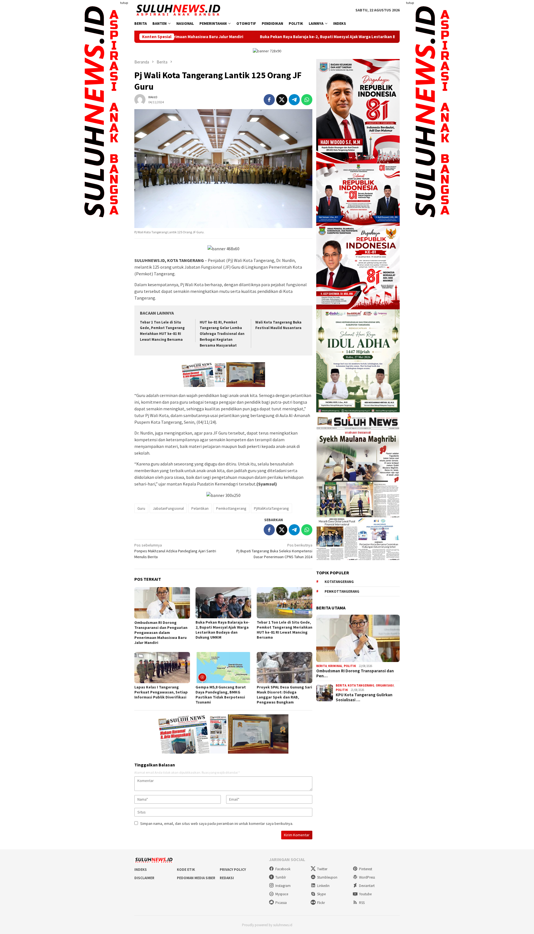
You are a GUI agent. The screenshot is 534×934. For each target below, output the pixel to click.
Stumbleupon (327, 877)
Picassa (281, 902)
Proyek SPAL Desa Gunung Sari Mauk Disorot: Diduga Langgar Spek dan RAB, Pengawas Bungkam (284, 695)
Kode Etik (186, 869)
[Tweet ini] (281, 99)
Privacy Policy (233, 869)
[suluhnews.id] (178, 9)
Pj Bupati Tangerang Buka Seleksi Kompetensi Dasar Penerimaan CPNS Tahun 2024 (274, 551)
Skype (321, 894)
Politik (350, 666)
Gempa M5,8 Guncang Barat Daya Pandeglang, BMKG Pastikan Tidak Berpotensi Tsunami (221, 695)
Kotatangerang (339, 582)
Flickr (321, 902)
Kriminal (335, 666)
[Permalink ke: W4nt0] (139, 99)
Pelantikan (200, 508)
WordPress (367, 877)
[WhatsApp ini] (306, 99)
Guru (141, 508)
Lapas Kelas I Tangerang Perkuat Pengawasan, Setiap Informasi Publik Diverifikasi (161, 692)
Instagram (283, 885)
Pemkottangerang (231, 508)
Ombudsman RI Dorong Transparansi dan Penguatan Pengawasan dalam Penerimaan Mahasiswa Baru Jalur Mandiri (160, 632)
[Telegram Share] (294, 99)
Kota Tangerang (361, 685)
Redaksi (227, 878)
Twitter (322, 869)
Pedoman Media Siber (196, 878)
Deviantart (367, 885)
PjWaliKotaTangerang (271, 508)
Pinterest (365, 869)
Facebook (282, 869)
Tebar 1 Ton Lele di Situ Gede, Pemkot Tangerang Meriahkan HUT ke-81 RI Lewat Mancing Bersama (284, 630)
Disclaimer (144, 878)
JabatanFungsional (168, 508)
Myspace (281, 894)
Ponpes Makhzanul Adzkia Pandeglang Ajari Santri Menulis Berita (175, 551)
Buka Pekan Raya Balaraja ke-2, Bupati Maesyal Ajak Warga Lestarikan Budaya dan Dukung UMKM (305, 36)
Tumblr (280, 877)
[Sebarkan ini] (269, 99)
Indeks (140, 869)
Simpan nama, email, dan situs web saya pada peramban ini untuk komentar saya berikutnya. (216, 823)
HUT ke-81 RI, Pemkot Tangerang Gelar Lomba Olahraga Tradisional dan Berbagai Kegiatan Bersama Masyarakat (222, 334)
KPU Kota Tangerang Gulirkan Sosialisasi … (364, 697)
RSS (362, 902)
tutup (124, 3)
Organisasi (385, 685)
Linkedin (323, 885)
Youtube (365, 894)
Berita (321, 666)
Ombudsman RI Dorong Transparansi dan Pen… (355, 673)
